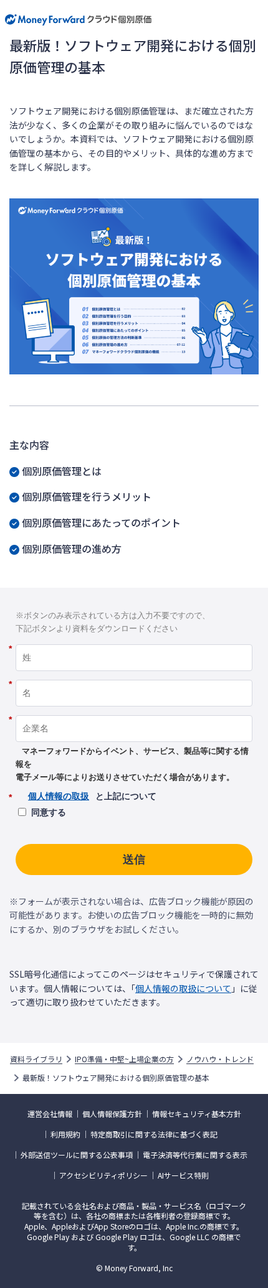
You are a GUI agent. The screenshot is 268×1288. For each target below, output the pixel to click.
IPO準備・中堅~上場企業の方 (124, 1059)
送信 (134, 859)
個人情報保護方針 (112, 1114)
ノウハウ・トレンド (220, 1059)
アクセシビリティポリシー (103, 1175)
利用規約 (65, 1134)
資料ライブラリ (36, 1059)
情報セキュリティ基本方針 (196, 1114)
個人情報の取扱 (58, 796)
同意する (48, 812)
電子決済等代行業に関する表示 (195, 1155)
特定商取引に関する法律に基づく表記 (154, 1134)
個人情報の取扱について (183, 988)
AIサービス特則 (183, 1175)
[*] (134, 640)
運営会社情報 (49, 1114)
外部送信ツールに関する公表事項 (77, 1155)
